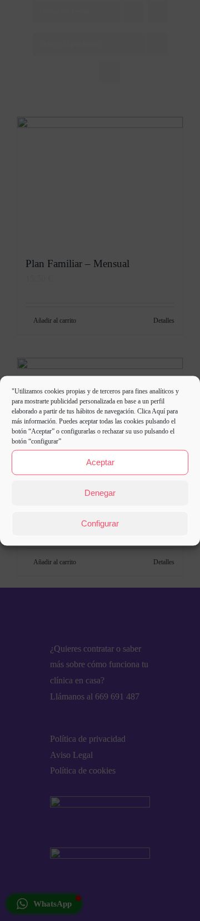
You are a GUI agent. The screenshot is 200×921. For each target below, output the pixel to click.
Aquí (158, 411)
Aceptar (100, 462)
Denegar (100, 493)
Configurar (100, 523)
